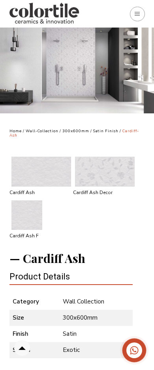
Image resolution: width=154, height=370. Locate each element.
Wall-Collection (42, 130)
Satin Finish (106, 130)
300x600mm (75, 130)
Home (15, 130)
